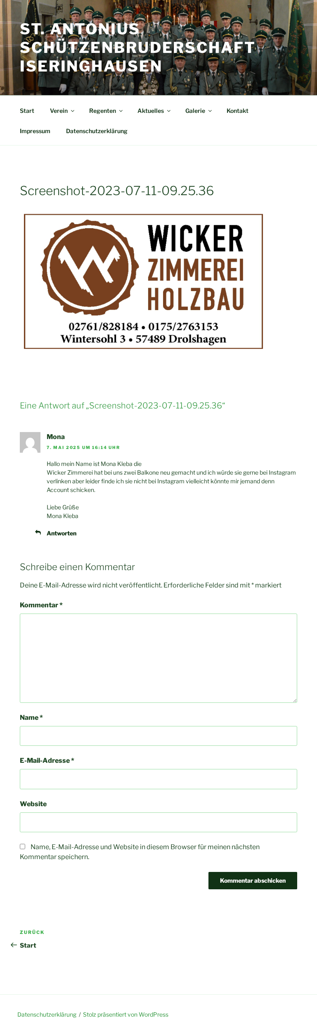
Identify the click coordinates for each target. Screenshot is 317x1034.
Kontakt (237, 110)
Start (27, 110)
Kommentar (41, 605)
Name (31, 717)
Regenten (102, 110)
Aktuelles (150, 110)
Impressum (35, 130)
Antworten (61, 533)
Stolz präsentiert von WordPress (125, 1014)
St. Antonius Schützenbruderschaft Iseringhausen (138, 47)
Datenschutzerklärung (97, 130)
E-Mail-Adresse (47, 760)
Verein (59, 110)
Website (33, 804)
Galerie (195, 110)
